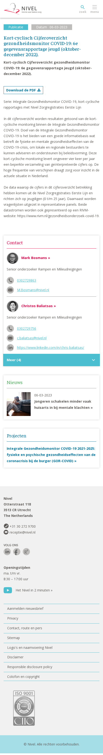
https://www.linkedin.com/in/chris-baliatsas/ (50, 347)
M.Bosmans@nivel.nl (33, 290)
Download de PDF (21, 90)
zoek (82, 12)
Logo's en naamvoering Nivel (29, 647)
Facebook (16, 551)
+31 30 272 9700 (23, 526)
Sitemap (13, 637)
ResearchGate (26, 551)
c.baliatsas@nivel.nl (31, 338)
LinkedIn (7, 551)
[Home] (33, 9)
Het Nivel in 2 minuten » (34, 590)
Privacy (12, 618)
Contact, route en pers (24, 628)
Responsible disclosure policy (29, 667)
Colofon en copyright (23, 676)
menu (94, 12)
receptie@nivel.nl (22, 532)
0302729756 (26, 328)
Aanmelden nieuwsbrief (25, 608)
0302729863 (26, 280)
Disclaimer (15, 657)
